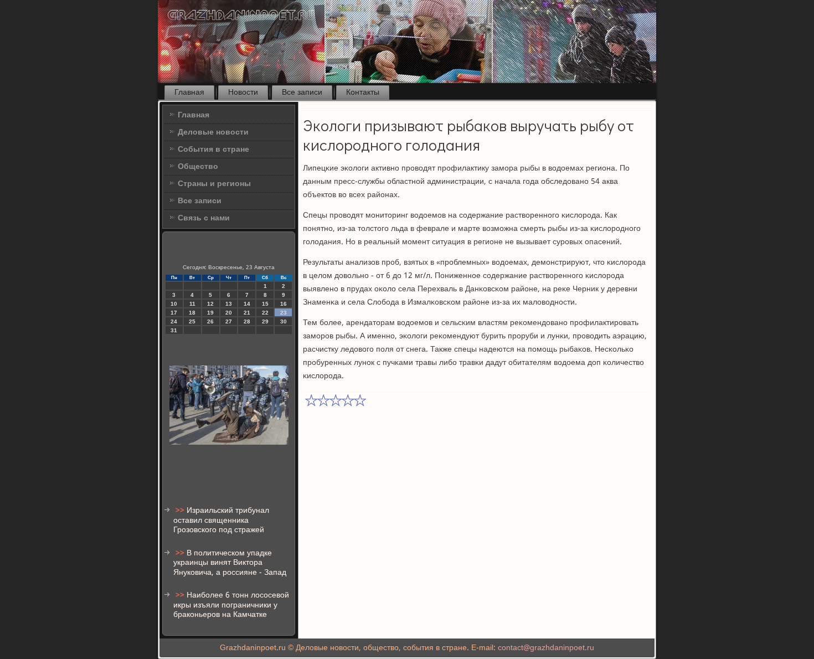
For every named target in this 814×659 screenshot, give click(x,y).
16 (283, 304)
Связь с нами (204, 218)
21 (247, 313)
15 (265, 304)
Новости (243, 92)
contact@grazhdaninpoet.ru (546, 648)
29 (265, 321)
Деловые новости (213, 132)
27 (228, 321)
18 (192, 313)
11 (192, 304)
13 (228, 304)
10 (174, 304)
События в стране (213, 149)
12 (210, 304)
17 (174, 313)
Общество (198, 166)
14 (247, 304)
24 (174, 321)
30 (283, 321)
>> (181, 510)
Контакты (362, 92)
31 (174, 330)
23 (283, 313)
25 (192, 321)
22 (265, 313)
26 (210, 321)
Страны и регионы (214, 184)
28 (247, 321)
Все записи (302, 92)
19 (210, 313)
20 (228, 313)
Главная (189, 92)
